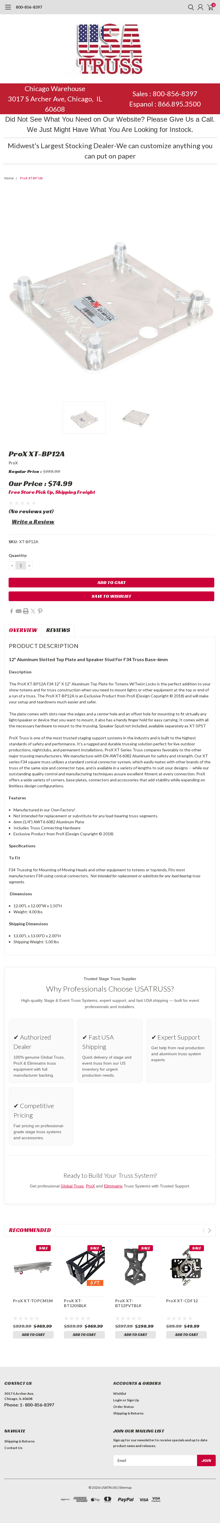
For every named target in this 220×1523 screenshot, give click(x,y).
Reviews (58, 630)
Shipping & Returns (128, 1413)
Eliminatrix (113, 1186)
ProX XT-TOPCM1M (33, 1300)
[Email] (18, 611)
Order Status (123, 1406)
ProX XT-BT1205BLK (75, 1303)
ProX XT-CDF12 (182, 1300)
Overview (23, 630)
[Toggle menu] (8, 10)
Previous (10, 293)
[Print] (26, 611)
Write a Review (33, 521)
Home (9, 178)
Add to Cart (33, 1334)
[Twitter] (33, 611)
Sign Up (133, 1400)
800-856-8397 (29, 7)
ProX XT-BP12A (31, 178)
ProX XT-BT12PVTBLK (128, 1303)
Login (117, 1400)
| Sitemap (124, 1487)
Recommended (30, 1230)
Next (210, 293)
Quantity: (18, 555)
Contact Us (13, 1448)
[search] (189, 7)
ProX (13, 462)
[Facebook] (11, 611)
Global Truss (72, 1186)
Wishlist (119, 1393)
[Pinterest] (40, 611)
